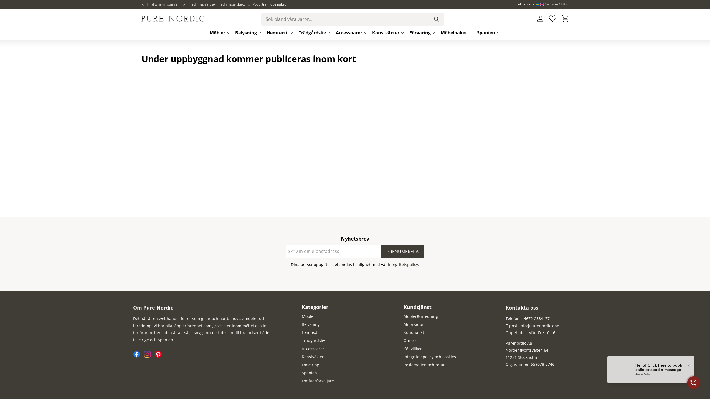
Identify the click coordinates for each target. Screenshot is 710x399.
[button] (552, 18)
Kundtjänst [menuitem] (418, 307)
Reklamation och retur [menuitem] (424, 364)
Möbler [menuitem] (217, 33)
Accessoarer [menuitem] (349, 33)
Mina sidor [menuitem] (414, 324)
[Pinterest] (159, 356)
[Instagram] (149, 356)
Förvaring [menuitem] (420, 33)
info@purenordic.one (539, 325)
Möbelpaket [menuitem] (454, 33)
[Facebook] (138, 356)
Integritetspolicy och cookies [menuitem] (430, 356)
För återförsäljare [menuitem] (318, 380)
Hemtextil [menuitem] (278, 33)
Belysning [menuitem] (246, 33)
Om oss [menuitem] (410, 340)
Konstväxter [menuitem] (385, 33)
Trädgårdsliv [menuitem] (312, 33)
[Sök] (437, 19)
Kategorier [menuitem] (315, 307)
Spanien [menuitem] (486, 33)
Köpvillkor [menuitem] (413, 348)
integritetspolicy (403, 264)
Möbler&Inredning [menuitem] (421, 316)
